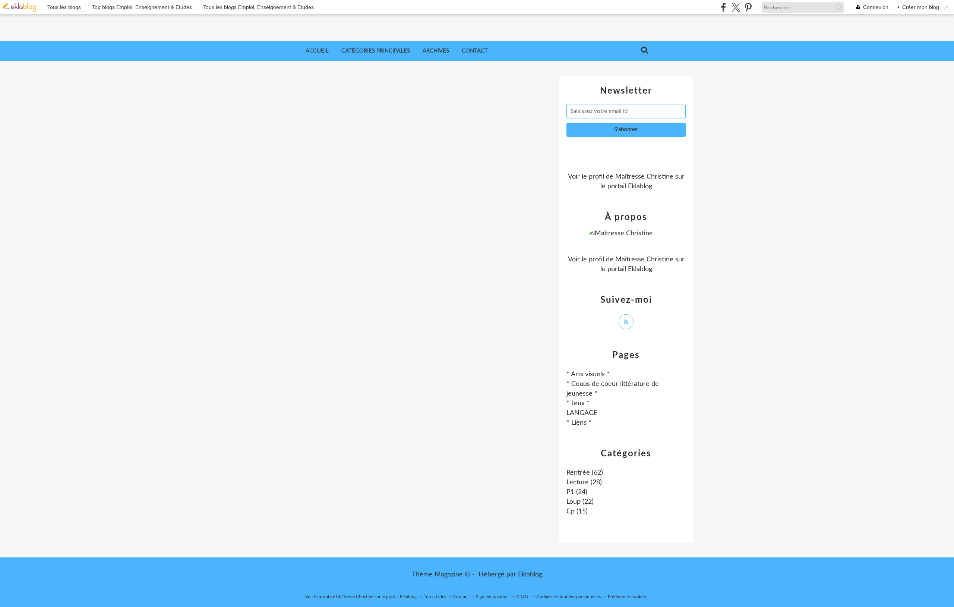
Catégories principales (375, 51)
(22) (580, 502)
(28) (584, 482)
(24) (576, 492)
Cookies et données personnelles (569, 596)
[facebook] (723, 7)
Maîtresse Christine (644, 176)
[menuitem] (317, 51)
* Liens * (578, 422)
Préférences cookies (627, 596)
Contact (475, 51)
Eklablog (530, 574)
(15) (577, 511)
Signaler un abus (492, 596)
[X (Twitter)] (735, 7)
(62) (584, 472)
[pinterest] (748, 7)
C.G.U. (523, 596)
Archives (436, 51)
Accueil (317, 51)
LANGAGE (581, 413)
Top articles (435, 596)
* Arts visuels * (588, 374)
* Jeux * (578, 403)
